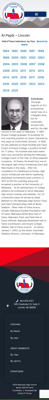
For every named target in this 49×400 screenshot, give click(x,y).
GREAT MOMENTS (19, 348)
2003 (41, 57)
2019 (6, 84)
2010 (14, 70)
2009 (6, 70)
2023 (41, 84)
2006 (23, 64)
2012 (32, 70)
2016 (23, 77)
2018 (41, 77)
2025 (14, 90)
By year (14, 338)
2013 (41, 70)
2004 (6, 64)
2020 (14, 84)
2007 (32, 64)
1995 (14, 51)
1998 (41, 51)
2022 (32, 84)
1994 (6, 51)
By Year (14, 354)
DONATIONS (16, 371)
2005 (14, 64)
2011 (23, 70)
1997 (32, 51)
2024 (6, 90)
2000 (14, 57)
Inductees (15, 324)
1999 (6, 57)
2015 (14, 77)
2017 (32, 77)
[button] (36, 14)
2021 (23, 84)
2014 (6, 77)
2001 (23, 57)
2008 (41, 64)
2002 (32, 57)
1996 (23, 51)
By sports (15, 361)
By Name (15, 331)
